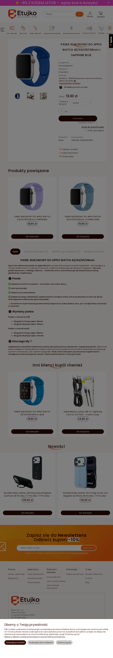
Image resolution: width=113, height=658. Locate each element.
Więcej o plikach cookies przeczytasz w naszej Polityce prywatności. (34, 636)
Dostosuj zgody (64, 642)
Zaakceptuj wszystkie (15, 642)
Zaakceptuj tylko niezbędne (41, 642)
